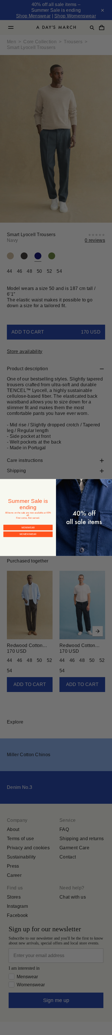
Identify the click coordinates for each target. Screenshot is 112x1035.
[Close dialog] (109, 481)
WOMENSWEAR (28, 529)
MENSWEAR (28, 523)
